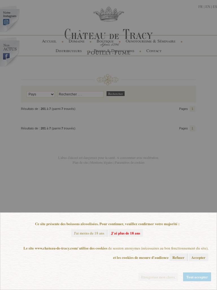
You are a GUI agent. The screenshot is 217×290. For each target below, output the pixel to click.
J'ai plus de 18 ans (125, 233)
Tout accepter (197, 277)
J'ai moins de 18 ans (89, 233)
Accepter (198, 257)
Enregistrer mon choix (158, 277)
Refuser (178, 257)
